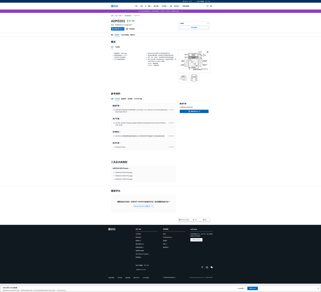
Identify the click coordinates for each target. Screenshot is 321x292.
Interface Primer (120, 147)
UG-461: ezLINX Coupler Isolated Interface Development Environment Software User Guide (140, 124)
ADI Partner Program (142, 254)
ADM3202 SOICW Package (124, 176)
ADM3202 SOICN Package (123, 172)
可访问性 (120, 277)
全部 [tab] (112, 98)
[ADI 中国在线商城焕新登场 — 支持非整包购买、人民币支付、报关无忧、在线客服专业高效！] (160, 11)
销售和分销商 (140, 250)
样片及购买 (194, 27)
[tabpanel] (143, 60)
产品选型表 (132, 29)
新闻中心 (138, 240)
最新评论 (132, 35)
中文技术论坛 (167, 237)
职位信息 (138, 237)
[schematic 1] (183, 78)
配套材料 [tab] (123, 98)
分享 (196, 219)
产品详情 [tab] (117, 47)
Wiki (164, 244)
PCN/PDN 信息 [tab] (138, 98)
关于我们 (138, 234)
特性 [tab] (112, 47)
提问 (206, 219)
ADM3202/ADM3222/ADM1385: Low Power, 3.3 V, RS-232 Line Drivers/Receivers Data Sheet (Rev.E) (141, 111)
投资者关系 (139, 247)
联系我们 (138, 257)
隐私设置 (128, 277)
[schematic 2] (194, 78)
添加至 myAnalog (185, 219)
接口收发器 (128, 15)
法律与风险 (111, 277)
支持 (164, 234)
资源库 (165, 240)
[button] (122, 15)
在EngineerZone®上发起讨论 (142, 206)
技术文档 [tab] (117, 98)
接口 (120, 15)
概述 (112, 35)
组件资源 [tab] (130, 98)
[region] (160, 288)
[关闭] (318, 288)
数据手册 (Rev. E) (119, 29)
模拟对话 (165, 247)
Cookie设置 (146, 277)
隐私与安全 (136, 277)
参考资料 (117, 35)
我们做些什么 (140, 244)
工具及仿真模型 (125, 35)
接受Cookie (253, 288)
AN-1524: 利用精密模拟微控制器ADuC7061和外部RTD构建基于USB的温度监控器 (140, 136)
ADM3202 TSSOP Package (123, 179)
